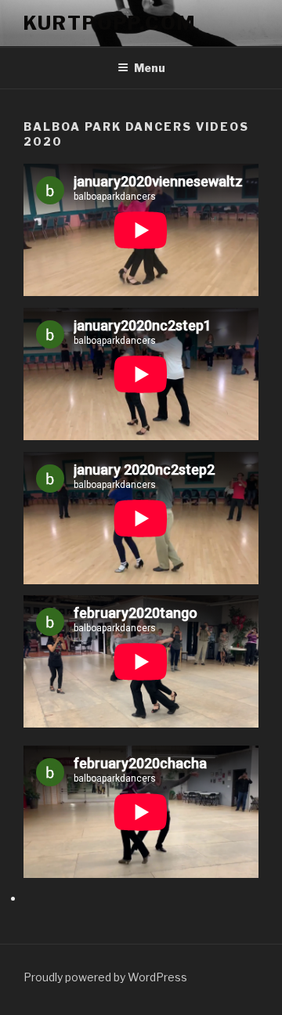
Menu (149, 67)
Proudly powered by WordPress (105, 977)
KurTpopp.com (110, 23)
